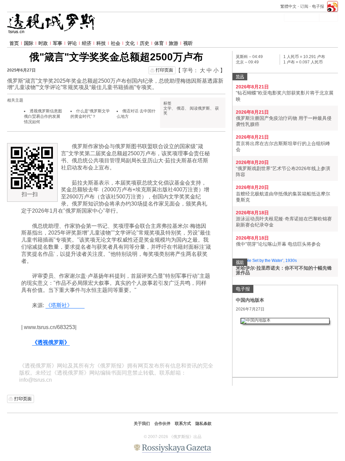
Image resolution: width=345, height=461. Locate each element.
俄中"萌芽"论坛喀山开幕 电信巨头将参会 (278, 244)
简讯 (240, 76)
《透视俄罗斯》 (51, 342)
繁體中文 (288, 6)
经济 (86, 43)
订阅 (304, 6)
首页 (14, 43)
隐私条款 (203, 423)
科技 (101, 43)
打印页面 (164, 70)
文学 (167, 108)
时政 (43, 43)
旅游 (173, 43)
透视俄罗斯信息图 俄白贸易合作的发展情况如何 (43, 116)
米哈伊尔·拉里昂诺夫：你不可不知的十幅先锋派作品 (284, 270)
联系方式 (183, 423)
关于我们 (142, 423)
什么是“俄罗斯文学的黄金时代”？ (90, 114)
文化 (130, 43)
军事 (57, 43)
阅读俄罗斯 (200, 108)
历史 (144, 43)
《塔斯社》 (65, 305)
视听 (188, 43)
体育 (159, 43)
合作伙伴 (162, 423)
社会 (115, 43)
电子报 (318, 6)
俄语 (181, 108)
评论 (72, 43)
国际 (28, 43)
